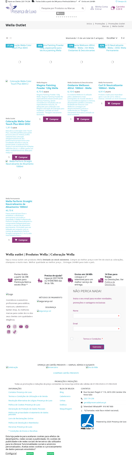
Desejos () (122, 1)
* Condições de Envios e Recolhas (23, 431)
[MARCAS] (74, 17)
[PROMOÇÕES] (76, 17)
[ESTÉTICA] (58, 17)
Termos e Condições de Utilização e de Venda (28, 396)
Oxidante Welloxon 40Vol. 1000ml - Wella (80, 87)
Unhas (62, 401)
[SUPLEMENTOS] (72, 17)
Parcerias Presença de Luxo (20, 427)
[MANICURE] (60, 17)
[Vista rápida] (30, 51)
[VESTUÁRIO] (68, 17)
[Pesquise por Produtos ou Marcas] (83, 8)
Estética (63, 405)
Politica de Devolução (110, 283)
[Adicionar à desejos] (30, 46)
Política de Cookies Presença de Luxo (24, 405)
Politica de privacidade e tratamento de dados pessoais (28, 413)
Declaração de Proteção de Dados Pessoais (27, 409)
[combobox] (62, 8)
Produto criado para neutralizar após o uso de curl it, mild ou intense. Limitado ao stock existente (112, 96)
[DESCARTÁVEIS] (66, 17)
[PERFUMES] (70, 17)
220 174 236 (89, 398)
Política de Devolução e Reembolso (23, 423)
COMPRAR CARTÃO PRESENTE (66, 373)
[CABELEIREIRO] (56, 17)
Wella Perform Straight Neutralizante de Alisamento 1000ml (19, 204)
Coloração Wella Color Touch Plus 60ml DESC (18, 123)
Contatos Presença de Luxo (20, 392)
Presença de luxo (119, 422)
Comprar (23, 157)
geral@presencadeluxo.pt (95, 402)
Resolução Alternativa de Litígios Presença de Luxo (30, 401)
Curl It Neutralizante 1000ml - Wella (110, 87)
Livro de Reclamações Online (21, 418)
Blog (62, 392)
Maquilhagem (66, 409)
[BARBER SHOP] (62, 17)
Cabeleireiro (65, 396)
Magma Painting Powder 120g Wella (47, 87)
